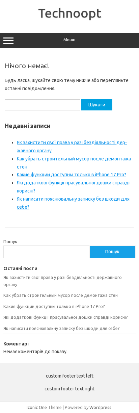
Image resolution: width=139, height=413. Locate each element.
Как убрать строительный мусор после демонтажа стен (60, 295)
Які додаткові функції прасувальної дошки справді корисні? (65, 317)
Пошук (10, 241)
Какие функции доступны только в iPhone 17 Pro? (71, 174)
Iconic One (37, 407)
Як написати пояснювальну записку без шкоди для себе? (61, 328)
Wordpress (100, 407)
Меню (69, 39)
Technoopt (69, 13)
